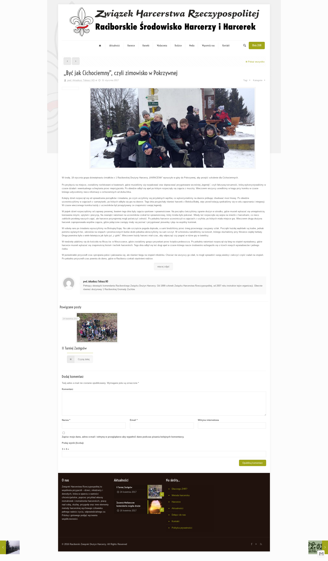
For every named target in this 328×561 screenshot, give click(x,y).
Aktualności (177, 508)
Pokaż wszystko (256, 61)
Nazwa (66, 420)
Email (134, 420)
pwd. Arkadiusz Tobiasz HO (81, 80)
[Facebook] (252, 544)
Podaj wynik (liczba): (73, 443)
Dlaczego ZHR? (179, 489)
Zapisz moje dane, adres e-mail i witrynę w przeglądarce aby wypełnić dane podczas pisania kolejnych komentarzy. (123, 437)
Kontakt (175, 521)
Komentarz (67, 389)
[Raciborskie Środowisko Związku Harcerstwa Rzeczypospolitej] (164, 22)
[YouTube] (256, 544)
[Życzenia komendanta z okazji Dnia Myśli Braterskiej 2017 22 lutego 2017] (318, 547)
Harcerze (176, 502)
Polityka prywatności (182, 528)
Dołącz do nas (179, 515)
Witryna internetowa (208, 420)
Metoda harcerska (180, 495)
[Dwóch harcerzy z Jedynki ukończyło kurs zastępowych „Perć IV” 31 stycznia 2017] (10, 547)
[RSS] (261, 544)
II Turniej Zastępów (74, 348)
